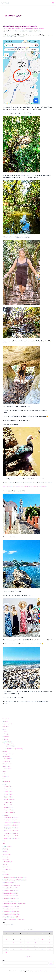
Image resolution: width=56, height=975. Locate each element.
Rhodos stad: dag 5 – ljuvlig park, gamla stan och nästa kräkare (20, 26)
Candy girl (5, 3)
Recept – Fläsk (8, 797)
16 (6, 946)
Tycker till (5, 866)
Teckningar (6, 857)
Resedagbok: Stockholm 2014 (11, 911)
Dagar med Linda (24, 28)
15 (49, 943)
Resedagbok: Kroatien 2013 (11, 838)
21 (42, 946)
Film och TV (6, 726)
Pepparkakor (7, 758)
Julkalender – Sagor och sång (14, 748)
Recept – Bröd (8, 789)
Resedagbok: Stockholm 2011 (11, 906)
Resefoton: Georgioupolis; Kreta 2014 (13, 919)
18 (20, 946)
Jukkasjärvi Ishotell (8, 754)
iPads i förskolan (10, 746)
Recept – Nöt (8, 804)
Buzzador (5, 721)
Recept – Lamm (8, 802)
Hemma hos (6, 736)
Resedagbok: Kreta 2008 (11, 825)
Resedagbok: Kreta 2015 (11, 830)
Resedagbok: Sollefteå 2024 (10, 898)
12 (28, 943)
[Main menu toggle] (53, 3)
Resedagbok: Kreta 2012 (11, 828)
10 (13, 943)
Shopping (5, 849)
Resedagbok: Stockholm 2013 (11, 909)
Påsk (4, 779)
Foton (4, 729)
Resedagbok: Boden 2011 (11, 817)
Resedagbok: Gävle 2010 (11, 820)
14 (42, 943)
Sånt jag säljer (8, 861)
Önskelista (6, 776)
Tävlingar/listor (7, 854)
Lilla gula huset (7, 763)
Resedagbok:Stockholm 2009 (11, 917)
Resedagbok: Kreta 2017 (11, 835)
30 (6, 952)
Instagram (7, 734)
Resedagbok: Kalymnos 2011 (12, 822)
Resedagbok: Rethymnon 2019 (11, 885)
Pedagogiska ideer (9, 744)
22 (49, 946)
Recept (5, 784)
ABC (4, 841)
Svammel (5, 851)
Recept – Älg (7, 786)
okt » (30, 956)
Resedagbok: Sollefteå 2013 (10, 890)
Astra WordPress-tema (40, 971)
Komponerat (6, 761)
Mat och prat (6, 766)
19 (28, 946)
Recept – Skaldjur (9, 810)
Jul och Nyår (6, 756)
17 (13, 946)
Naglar (4, 773)
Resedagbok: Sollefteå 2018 (10, 895)
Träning (5, 864)
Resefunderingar (7, 846)
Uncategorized (7, 869)
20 (35, 946)
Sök (3, 960)
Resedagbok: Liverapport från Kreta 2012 (14, 877)
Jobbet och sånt (7, 742)
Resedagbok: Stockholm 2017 (11, 914)
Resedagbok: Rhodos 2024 (39, 28)
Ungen (4, 872)
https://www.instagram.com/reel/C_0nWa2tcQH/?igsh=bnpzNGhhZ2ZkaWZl (24, 486)
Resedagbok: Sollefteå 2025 (10, 901)
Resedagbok (30, 28)
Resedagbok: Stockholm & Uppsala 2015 (14, 903)
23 (6, 949)
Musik (4, 771)
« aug (26, 956)
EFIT (5, 731)
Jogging (5, 751)
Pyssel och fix (6, 781)
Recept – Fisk (8, 794)
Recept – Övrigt (8, 807)
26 (28, 949)
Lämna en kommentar (16, 28)
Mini (4, 843)
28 (42, 949)
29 (49, 949)
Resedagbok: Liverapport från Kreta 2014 (14, 880)
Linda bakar (7, 768)
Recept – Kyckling (9, 799)
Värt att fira (6, 874)
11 (20, 943)
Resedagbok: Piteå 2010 (9, 882)
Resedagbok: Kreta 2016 (11, 833)
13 (35, 943)
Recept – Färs (8, 791)
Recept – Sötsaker (9, 812)
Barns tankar (6, 718)
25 (20, 949)
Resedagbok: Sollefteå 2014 (10, 893)
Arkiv (4, 922)
